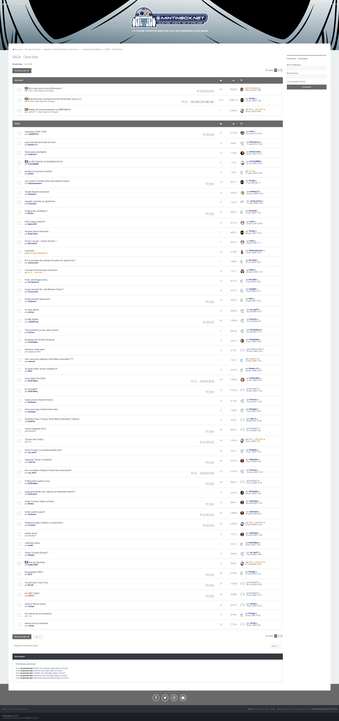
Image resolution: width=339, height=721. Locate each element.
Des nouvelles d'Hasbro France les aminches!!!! (48, 470)
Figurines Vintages (46, 91)
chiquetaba (33, 342)
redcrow (31, 462)
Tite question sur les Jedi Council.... (42, 330)
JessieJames (256, 201)
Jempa (31, 606)
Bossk (30, 585)
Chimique (32, 204)
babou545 (32, 224)
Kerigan (252, 572)
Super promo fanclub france (39, 399)
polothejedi (253, 88)
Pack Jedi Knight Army (36, 279)
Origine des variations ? (36, 211)
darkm (31, 174)
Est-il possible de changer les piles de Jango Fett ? (50, 260)
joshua (31, 312)
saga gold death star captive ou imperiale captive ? (50, 491)
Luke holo (29, 250)
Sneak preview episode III (37, 299)
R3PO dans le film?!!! (35, 221)
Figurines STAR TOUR (35, 131)
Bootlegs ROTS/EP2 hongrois (40, 339)
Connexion (291, 59)
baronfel (252, 211)
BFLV (30, 371)
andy (252, 221)
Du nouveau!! (31, 389)
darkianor (32, 194)
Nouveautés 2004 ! (34, 572)
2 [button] (278, 70)
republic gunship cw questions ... (41, 201)
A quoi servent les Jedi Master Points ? (44, 289)
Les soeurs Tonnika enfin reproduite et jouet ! (47, 181)
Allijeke (31, 555)
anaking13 (32, 154)
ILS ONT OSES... (33, 593)
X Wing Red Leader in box (37, 481)
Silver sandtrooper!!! (35, 512)
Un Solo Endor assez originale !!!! (41, 368)
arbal (30, 91)
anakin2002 (33, 565)
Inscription (303, 59)
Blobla (31, 213)
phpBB (15, 716)
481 (211, 102)
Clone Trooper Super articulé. (39, 501)
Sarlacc (31, 332)
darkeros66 (254, 152)
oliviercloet (33, 263)
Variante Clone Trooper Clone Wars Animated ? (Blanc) (52, 419)
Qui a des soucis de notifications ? (45, 88)
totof (251, 131)
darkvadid (32, 494)
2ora (251, 171)
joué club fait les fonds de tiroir (40, 142)
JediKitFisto (33, 134)
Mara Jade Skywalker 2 (38, 253)
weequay (32, 412)
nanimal (31, 361)
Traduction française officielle (14, 718)
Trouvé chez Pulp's (34, 439)
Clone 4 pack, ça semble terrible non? (43, 450)
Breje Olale (32, 234)
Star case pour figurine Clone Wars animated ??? (49, 359)
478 (197, 102)
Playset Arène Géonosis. (37, 231)
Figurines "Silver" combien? (38, 459)
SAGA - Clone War (25, 57)
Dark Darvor (255, 142)
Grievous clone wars (35, 349)
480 (207, 102)
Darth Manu (33, 381)
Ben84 (30, 101)
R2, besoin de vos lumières (38, 613)
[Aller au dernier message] (260, 88)
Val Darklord (33, 282)
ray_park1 (254, 309)
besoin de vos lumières (36, 623)
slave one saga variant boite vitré (41, 409)
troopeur (32, 525)
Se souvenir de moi (297, 81)
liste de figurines (36, 562)
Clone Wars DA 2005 (35, 378)
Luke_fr (253, 419)
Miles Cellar (34, 718)
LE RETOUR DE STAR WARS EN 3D (45, 161)
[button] (281, 70)
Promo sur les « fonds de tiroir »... (41, 241)
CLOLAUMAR (33, 164)
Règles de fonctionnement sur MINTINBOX (49, 109)
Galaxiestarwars (35, 183)
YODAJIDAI (254, 378)
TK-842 (252, 99)
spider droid (31, 533)
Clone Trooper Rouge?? (36, 552)
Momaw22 (32, 243)
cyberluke (253, 459)
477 (192, 102)
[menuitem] (20, 4)
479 (202, 102)
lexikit (30, 545)
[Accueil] (169, 20)
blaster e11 (33, 145)
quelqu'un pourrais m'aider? (38, 171)
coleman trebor (32, 543)
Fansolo (253, 319)
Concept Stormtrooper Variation (41, 270)
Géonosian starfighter (35, 152)
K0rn (251, 299)
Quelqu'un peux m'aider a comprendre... (44, 522)
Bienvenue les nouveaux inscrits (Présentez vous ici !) (54, 99)
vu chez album (32, 309)
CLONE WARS (31, 319)
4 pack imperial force (35, 428)
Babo (252, 270)
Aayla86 (252, 289)
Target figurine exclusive (37, 191)
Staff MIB (28, 64)
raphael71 (32, 112)
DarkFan (31, 421)
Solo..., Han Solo (256, 109)
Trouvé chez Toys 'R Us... (37, 582)
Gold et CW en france (35, 604)
